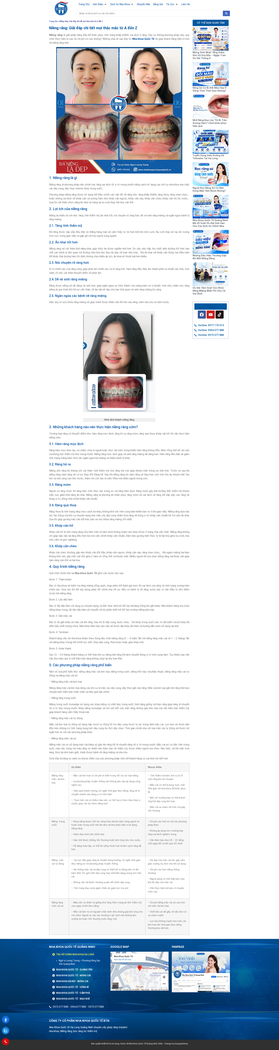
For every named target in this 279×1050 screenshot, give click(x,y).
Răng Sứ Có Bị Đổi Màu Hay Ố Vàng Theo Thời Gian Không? (210, 89)
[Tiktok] (220, 314)
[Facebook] (202, 314)
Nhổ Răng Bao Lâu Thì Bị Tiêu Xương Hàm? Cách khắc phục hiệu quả (210, 123)
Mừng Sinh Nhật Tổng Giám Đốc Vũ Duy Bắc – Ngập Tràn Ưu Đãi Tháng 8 (209, 55)
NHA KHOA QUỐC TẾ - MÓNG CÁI (73, 975)
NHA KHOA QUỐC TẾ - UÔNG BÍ (72, 987)
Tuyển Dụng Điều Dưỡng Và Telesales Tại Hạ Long (208, 157)
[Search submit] (226, 13)
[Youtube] (211, 314)
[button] (99, 4)
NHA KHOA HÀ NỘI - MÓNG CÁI (72, 981)
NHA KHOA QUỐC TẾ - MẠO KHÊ (73, 998)
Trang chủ (53, 21)
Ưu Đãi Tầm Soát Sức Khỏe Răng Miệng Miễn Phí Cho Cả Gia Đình (209, 290)
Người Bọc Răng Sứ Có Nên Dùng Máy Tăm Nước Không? (209, 189)
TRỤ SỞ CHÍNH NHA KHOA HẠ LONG (75, 954)
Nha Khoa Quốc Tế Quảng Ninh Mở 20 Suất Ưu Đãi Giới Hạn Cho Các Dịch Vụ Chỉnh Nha (210, 223)
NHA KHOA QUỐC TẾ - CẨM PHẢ (73, 993)
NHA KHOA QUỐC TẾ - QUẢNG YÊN (74, 969)
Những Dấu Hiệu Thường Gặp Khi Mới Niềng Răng (209, 257)
